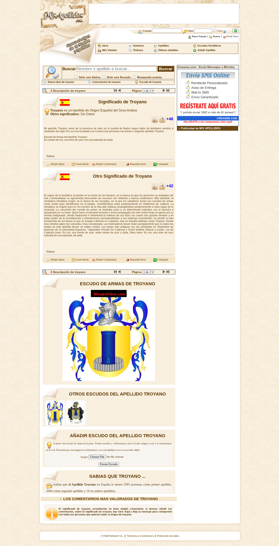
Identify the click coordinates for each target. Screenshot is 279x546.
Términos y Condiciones (140, 536)
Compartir (162, 164)
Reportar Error (137, 164)
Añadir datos (57, 164)
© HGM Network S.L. (112, 536)
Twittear (50, 156)
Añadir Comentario (106, 164)
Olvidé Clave (232, 36)
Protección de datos (168, 536)
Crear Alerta (82, 164)
